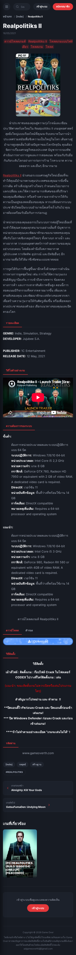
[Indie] (20, 16)
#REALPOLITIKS (14, 772)
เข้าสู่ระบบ (42, 6)
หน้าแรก (7, 16)
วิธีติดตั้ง (10, 653)
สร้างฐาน (36, 764)
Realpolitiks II (12, 175)
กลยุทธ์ (22, 764)
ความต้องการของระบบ (19, 425)
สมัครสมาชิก (63, 6)
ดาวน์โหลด (12, 630)
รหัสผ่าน (10, 743)
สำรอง (29, 630)
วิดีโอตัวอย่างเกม (15, 370)
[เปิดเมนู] (6, 6)
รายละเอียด (12, 322)
